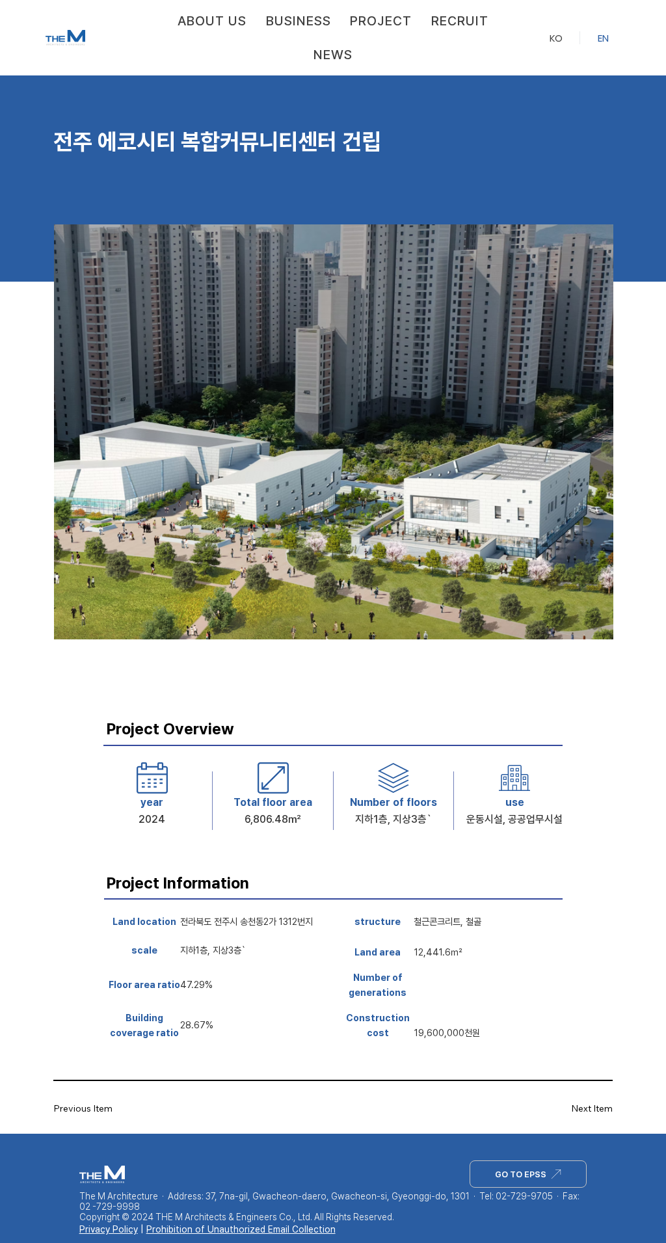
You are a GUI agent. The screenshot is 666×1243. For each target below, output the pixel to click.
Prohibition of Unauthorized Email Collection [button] (241, 1229)
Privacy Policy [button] (108, 1229)
